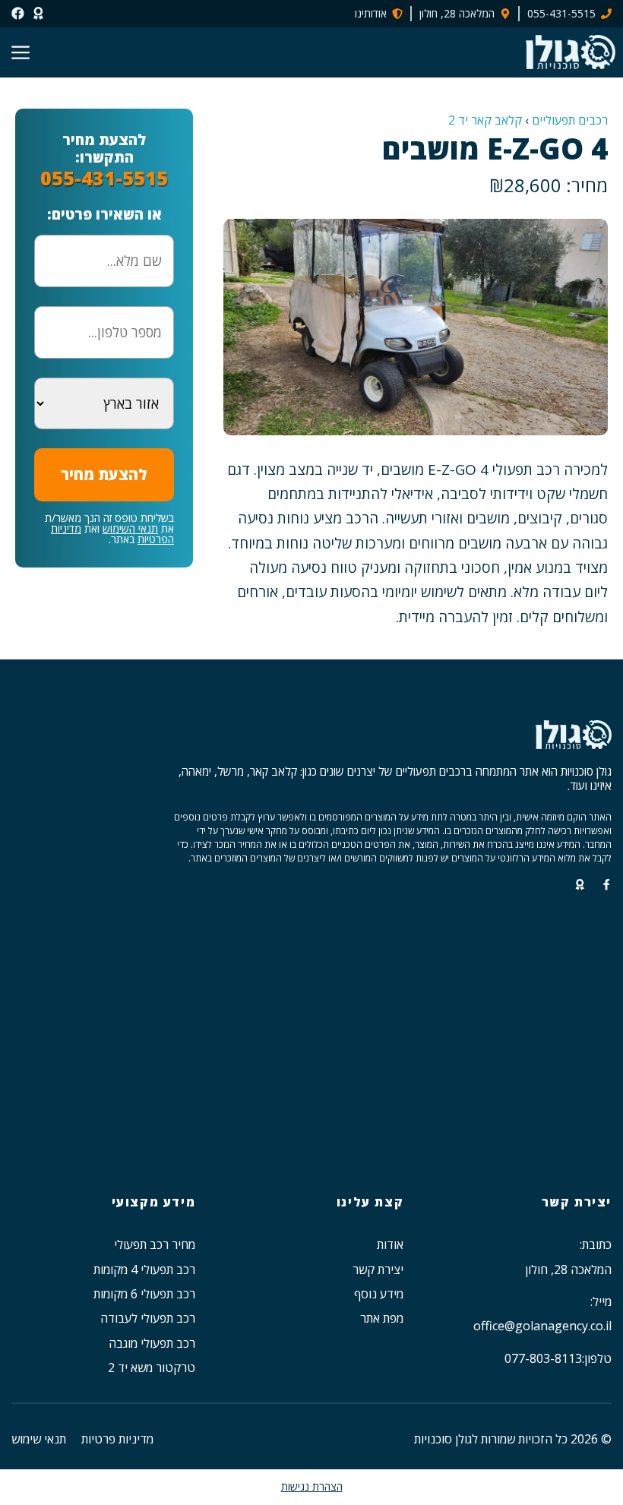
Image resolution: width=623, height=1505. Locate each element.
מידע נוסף (378, 1293)
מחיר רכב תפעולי (154, 1244)
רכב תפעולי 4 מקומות (144, 1269)
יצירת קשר (378, 1269)
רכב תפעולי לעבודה (147, 1318)
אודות (390, 1244)
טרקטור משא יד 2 (151, 1367)
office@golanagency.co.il (542, 1325)
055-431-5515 (561, 13)
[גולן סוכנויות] (570, 52)
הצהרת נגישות (312, 1486)
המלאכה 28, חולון (457, 13)
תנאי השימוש (130, 528)
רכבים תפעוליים (570, 120)
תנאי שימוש (38, 1439)
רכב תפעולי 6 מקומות (144, 1293)
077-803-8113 (543, 1358)
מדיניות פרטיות (117, 1439)
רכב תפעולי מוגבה (152, 1343)
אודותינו (371, 13)
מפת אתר (381, 1318)
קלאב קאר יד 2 (485, 120)
